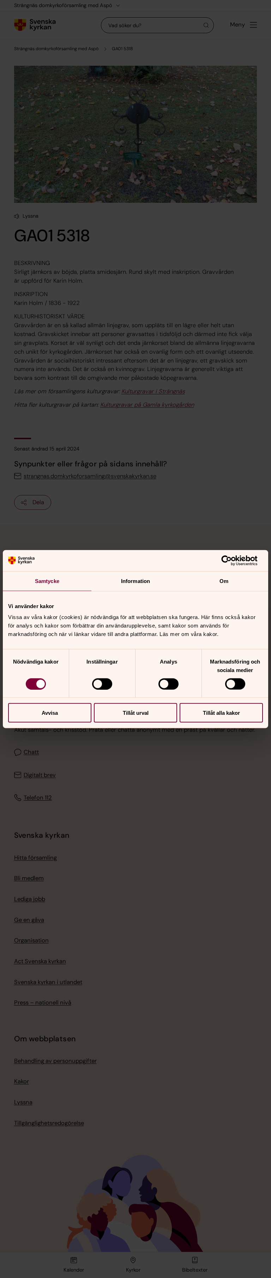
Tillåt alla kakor (221, 713)
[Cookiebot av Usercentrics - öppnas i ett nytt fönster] (232, 560)
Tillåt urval (136, 713)
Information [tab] (135, 581)
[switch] (102, 683)
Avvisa (50, 713)
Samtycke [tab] (47, 581)
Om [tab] (223, 581)
